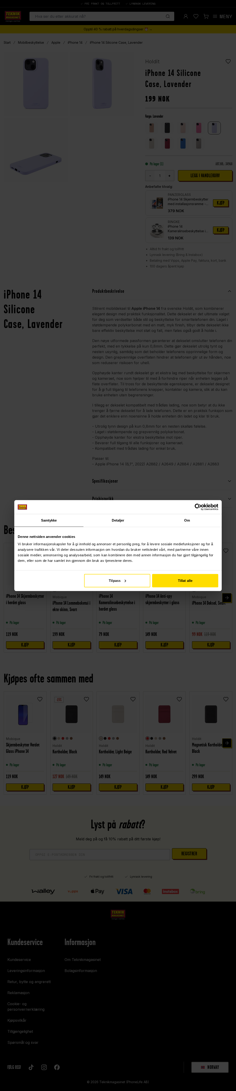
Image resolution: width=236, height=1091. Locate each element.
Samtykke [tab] (49, 520)
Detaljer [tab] (118, 520)
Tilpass (115, 580)
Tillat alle (185, 580)
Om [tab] (187, 520)
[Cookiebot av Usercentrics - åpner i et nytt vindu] (198, 507)
